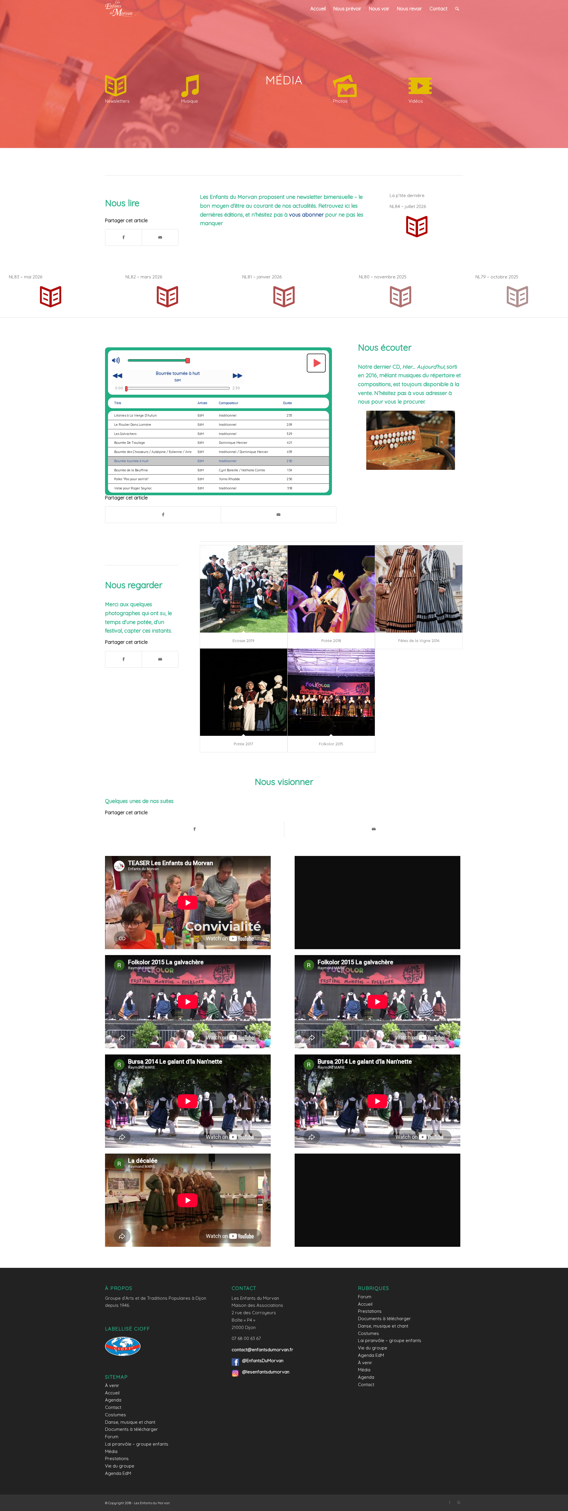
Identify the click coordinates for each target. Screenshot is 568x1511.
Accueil (112, 1393)
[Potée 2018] (331, 589)
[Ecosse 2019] (243, 589)
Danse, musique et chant (130, 1422)
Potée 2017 (243, 743)
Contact (113, 1407)
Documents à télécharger (131, 1429)
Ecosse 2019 (243, 640)
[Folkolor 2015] (331, 692)
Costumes (115, 1415)
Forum (111, 1436)
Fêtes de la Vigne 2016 (418, 640)
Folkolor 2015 (331, 743)
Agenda (113, 1400)
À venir (112, 1385)
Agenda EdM (118, 1473)
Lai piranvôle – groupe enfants (136, 1444)
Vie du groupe (119, 1466)
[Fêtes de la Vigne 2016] (418, 589)
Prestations (117, 1458)
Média (111, 1451)
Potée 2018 (331, 640)
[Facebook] (449, 1502)
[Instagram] (458, 1502)
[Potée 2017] (243, 692)
